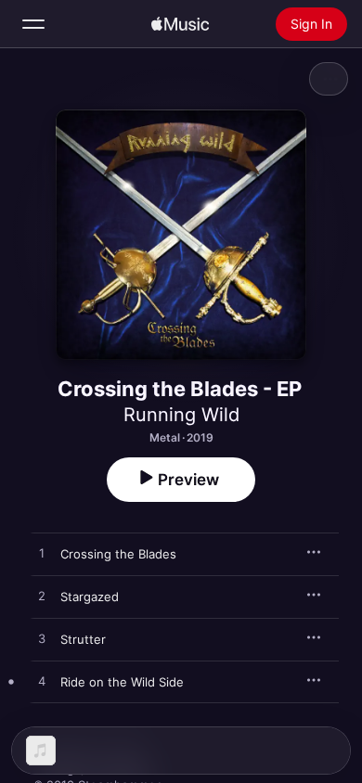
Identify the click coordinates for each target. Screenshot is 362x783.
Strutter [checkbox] (83, 639)
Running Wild (181, 415)
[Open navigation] (33, 24)
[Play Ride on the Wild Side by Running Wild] (41, 682)
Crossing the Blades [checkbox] (118, 553)
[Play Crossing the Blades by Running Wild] (41, 554)
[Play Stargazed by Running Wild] (41, 596)
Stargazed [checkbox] (89, 596)
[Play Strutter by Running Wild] (41, 639)
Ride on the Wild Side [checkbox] (122, 681)
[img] (180, 24)
